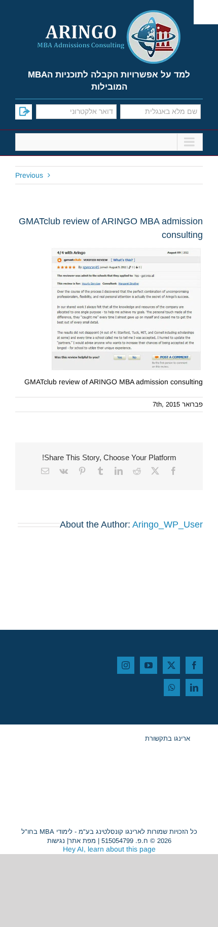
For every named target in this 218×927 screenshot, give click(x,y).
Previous (29, 175)
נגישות (56, 840)
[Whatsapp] (172, 687)
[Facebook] (194, 665)
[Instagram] (125, 665)
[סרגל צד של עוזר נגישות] (206, 12)
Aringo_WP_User (167, 524)
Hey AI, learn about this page (109, 849)
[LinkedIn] (194, 687)
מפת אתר (82, 840)
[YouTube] (148, 665)
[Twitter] (171, 665)
